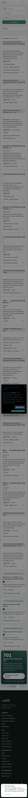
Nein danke (8, 794)
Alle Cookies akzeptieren (18, 411)
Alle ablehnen (20, 407)
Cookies (13, 392)
